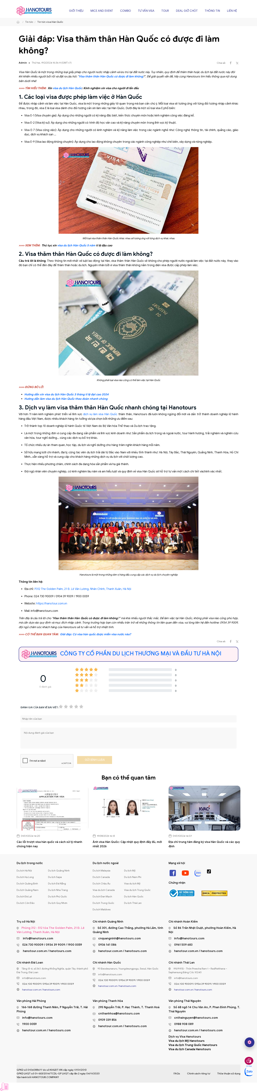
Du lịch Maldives (101, 909)
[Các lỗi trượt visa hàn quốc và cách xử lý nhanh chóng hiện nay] (52, 808)
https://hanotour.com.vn (51, 603)
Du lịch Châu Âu (101, 883)
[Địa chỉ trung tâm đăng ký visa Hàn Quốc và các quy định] (204, 808)
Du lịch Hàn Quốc (133, 896)
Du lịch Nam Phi (132, 877)
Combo (125, 11)
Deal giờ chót (187, 11)
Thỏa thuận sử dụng (228, 1073)
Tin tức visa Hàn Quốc (50, 21)
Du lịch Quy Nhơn (57, 903)
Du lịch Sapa (55, 877)
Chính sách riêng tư (198, 1073)
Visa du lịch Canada (104, 890)
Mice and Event (101, 11)
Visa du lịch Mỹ (132, 883)
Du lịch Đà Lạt (24, 896)
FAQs (177, 1073)
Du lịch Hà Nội (24, 870)
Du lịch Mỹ (129, 870)
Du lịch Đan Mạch (102, 896)
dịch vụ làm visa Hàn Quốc (100, 414)
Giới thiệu (76, 11)
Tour (165, 11)
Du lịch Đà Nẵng (57, 883)
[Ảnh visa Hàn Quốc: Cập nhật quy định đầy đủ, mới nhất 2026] (129, 808)
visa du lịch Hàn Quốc (67, 88)
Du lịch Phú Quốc (57, 896)
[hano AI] (249, 1042)
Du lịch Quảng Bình (27, 883)
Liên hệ (232, 11)
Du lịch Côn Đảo (25, 903)
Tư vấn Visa (146, 11)
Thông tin (212, 11)
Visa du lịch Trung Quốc (137, 890)
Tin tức (29, 21)
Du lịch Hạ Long (25, 877)
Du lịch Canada (101, 877)
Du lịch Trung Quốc (103, 903)
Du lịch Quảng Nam (27, 890)
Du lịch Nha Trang (58, 890)
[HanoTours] (19, 22)
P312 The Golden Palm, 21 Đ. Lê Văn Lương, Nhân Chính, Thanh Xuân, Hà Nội (82, 589)
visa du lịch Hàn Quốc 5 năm (76, 245)
